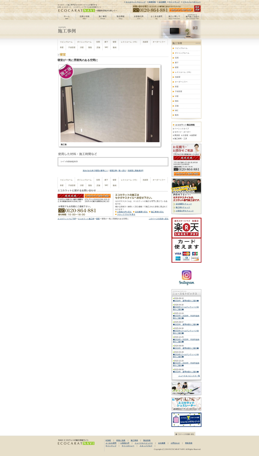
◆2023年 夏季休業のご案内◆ (186, 372)
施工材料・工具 (180, 139)
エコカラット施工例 (86, 219)
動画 (114, 47)
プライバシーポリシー (192, 2)
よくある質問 (111, 443)
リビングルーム (66, 42)
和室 (62, 47)
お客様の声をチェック (185, 211)
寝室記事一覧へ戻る (118, 171)
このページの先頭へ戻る (158, 219)
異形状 (177, 135)
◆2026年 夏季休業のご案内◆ (186, 301)
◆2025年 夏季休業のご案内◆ (186, 324)
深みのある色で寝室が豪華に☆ (95, 171)
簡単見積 (188, 443)
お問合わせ (175, 443)
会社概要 (162, 2)
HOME (108, 440)
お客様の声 (124, 443)
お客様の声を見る (124, 212)
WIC (106, 47)
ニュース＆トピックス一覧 (189, 376)
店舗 (98, 47)
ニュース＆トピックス (144, 443)
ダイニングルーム (84, 42)
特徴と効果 (120, 440)
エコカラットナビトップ (136, 2)
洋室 (82, 47)
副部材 (194, 135)
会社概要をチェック (184, 204)
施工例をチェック (183, 207)
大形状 (185, 135)
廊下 (106, 42)
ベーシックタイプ (181, 129)
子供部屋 (71, 47)
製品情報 (146, 440)
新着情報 (152, 2)
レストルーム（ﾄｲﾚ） (129, 42)
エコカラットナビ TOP (67, 219)
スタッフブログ (146, 446)
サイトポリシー (128, 446)
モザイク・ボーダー (182, 132)
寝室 (114, 42)
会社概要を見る (141, 212)
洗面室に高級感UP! (135, 171)
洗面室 (145, 42)
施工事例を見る (157, 212)
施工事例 (134, 440)
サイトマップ (174, 2)
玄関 (98, 42)
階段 (90, 47)
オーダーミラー (159, 42)
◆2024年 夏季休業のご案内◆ (186, 348)
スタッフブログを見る (126, 214)
